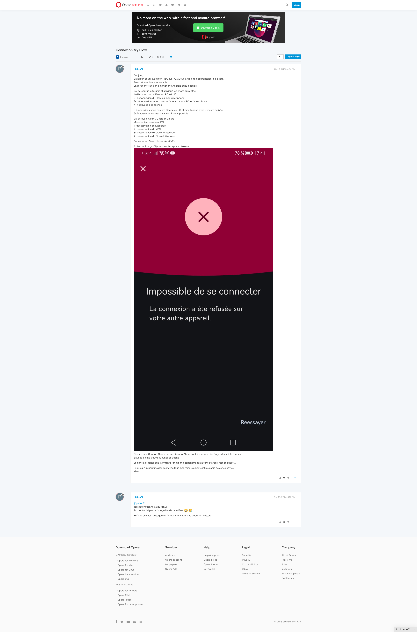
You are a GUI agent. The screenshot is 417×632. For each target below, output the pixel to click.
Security (246, 555)
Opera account (173, 559)
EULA (245, 569)
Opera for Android (127, 590)
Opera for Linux (125, 569)
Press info (287, 559)
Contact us (288, 578)
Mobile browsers (124, 584)
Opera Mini (123, 595)
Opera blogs (210, 559)
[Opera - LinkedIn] (134, 622)
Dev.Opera (209, 569)
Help (207, 547)
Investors (287, 569)
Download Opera (210, 27)
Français (124, 57)
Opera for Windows (127, 560)
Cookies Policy (250, 564)
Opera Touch (124, 599)
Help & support (212, 555)
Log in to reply (293, 57)
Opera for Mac (125, 565)
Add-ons (170, 555)
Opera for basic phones (130, 604)
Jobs (284, 564)
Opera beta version (128, 574)
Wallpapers (171, 564)
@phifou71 (139, 503)
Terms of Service (251, 573)
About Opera (289, 555)
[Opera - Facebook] (116, 622)
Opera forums (211, 564)
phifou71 (138, 69)
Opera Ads (171, 569)
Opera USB (123, 579)
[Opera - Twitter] (122, 622)
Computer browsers (126, 554)
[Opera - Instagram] (140, 622)
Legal (246, 547)
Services (171, 547)
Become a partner (291, 573)
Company (288, 547)
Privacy (246, 559)
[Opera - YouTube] (128, 622)
